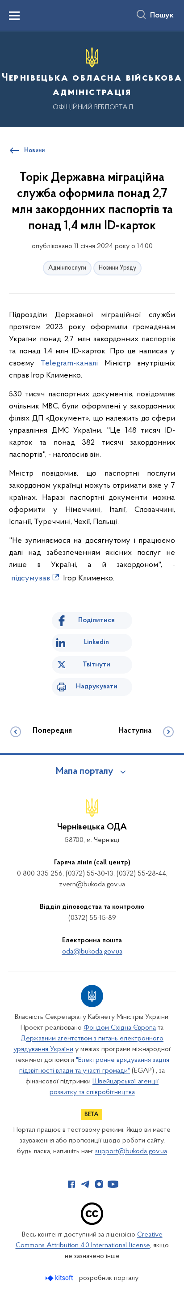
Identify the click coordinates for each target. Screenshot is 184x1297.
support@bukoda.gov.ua (131, 1151)
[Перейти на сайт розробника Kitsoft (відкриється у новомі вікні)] (60, 1278)
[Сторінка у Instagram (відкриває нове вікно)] (99, 1184)
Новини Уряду (117, 268)
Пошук (162, 16)
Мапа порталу (84, 772)
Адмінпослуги (67, 268)
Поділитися (96, 620)
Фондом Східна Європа (120, 1027)
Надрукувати (96, 686)
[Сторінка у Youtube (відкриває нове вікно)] (113, 1184)
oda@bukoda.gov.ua (92, 951)
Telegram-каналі (69, 364)
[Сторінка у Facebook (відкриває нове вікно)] (71, 1184)
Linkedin (96, 642)
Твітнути (96, 664)
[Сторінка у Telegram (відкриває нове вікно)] (85, 1184)
